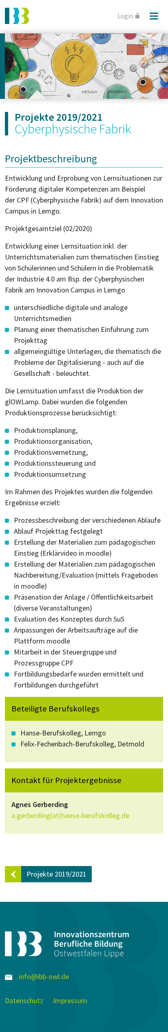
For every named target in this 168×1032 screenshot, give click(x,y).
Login (125, 16)
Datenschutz (24, 1000)
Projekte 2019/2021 (56, 874)
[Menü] (153, 16)
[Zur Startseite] (17, 16)
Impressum (70, 1000)
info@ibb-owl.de (43, 976)
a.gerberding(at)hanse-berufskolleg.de (70, 815)
